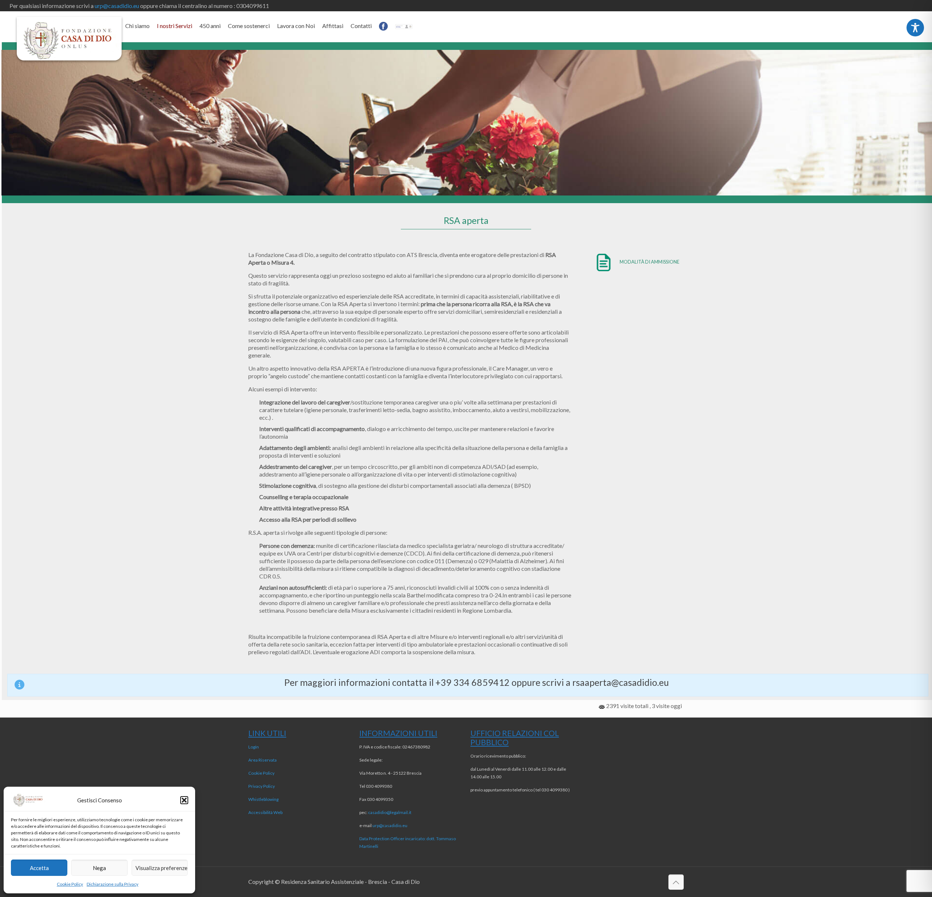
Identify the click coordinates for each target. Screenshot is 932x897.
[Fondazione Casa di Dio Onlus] (69, 38)
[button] (184, 800)
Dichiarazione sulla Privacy (112, 884)
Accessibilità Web (265, 812)
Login (253, 747)
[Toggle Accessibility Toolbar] (915, 27)
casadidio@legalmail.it (389, 812)
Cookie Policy (70, 884)
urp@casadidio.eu (117, 5)
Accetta (39, 868)
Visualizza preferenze (161, 868)
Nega (99, 868)
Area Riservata (262, 760)
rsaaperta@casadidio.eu (620, 682)
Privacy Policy (261, 786)
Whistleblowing (263, 799)
